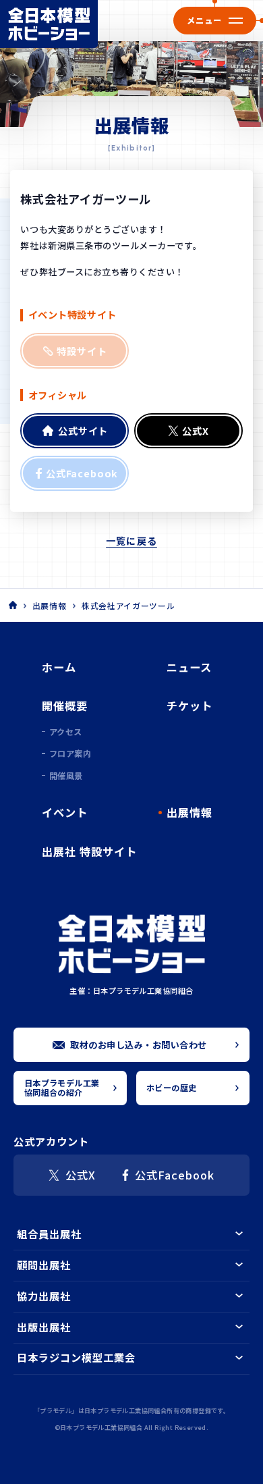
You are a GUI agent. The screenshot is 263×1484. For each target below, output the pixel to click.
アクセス (65, 732)
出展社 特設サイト (89, 851)
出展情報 (49, 606)
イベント (65, 812)
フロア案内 (70, 753)
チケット (189, 705)
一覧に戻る (131, 540)
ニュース (189, 667)
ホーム (59, 667)
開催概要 (65, 705)
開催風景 (65, 776)
